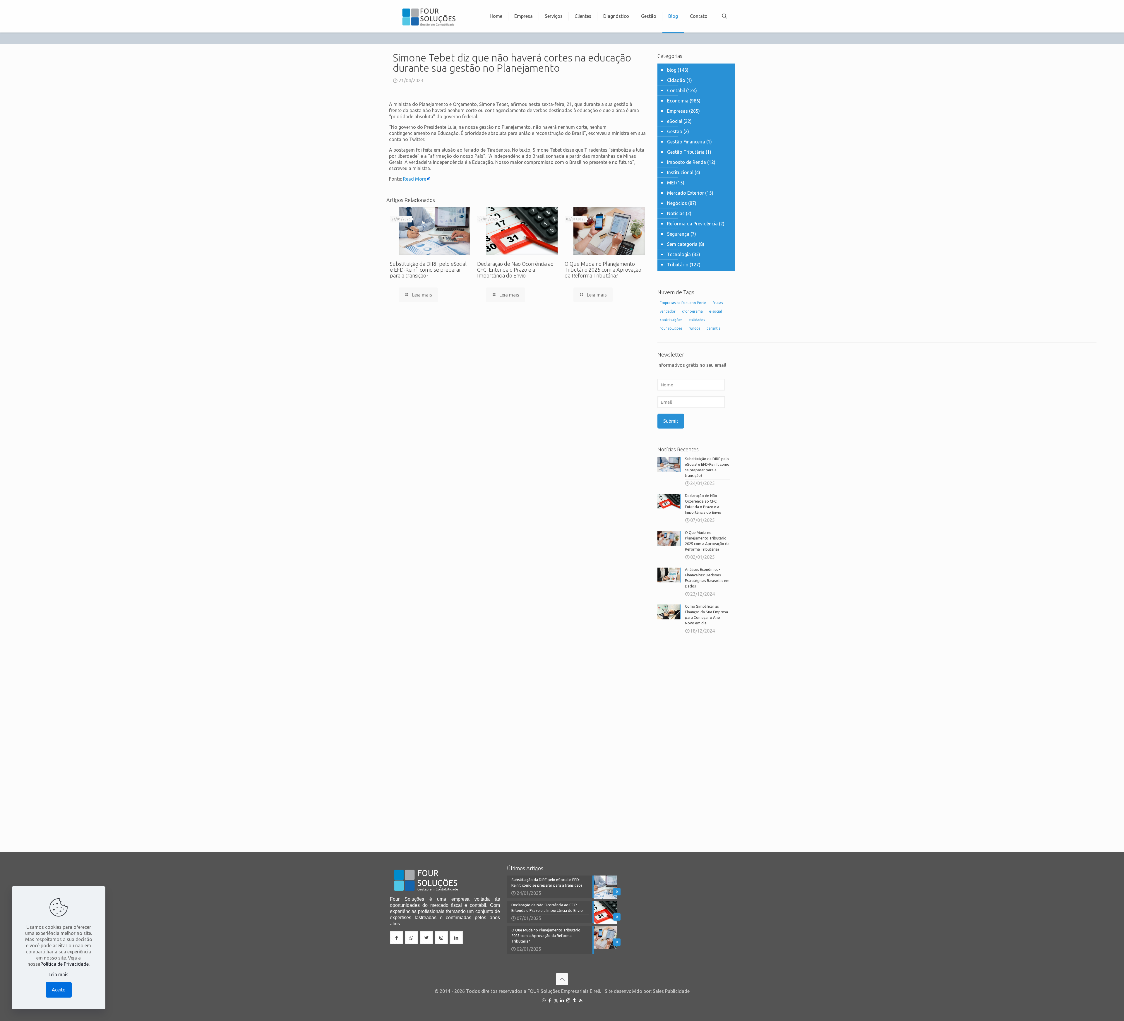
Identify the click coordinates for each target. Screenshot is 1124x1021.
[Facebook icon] (550, 1000)
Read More (414, 178)
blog (671, 70)
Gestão (674, 131)
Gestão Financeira (686, 141)
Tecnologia (679, 254)
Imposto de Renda (686, 162)
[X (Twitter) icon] (556, 1000)
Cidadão (676, 80)
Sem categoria (682, 244)
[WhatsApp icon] (544, 1000)
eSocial (674, 121)
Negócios (677, 203)
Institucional (680, 172)
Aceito (59, 989)
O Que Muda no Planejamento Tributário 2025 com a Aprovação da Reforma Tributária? (603, 269)
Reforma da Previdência (692, 223)
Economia (677, 100)
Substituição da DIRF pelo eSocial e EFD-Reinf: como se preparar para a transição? (428, 269)
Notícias (676, 213)
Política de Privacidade (64, 964)
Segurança (678, 234)
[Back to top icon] (562, 979)
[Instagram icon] (568, 1000)
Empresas (677, 111)
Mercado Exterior (685, 193)
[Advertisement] (696, 747)
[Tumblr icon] (574, 1000)
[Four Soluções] (428, 16)
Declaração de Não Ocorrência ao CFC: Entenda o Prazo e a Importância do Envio (515, 269)
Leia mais (58, 974)
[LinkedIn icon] (562, 1000)
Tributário (677, 264)
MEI (671, 182)
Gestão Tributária (686, 152)
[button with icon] (396, 937)
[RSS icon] (580, 1000)
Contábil (676, 90)
